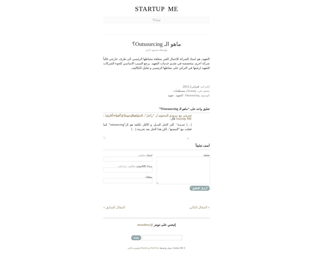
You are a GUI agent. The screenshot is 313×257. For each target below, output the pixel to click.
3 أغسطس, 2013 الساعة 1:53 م (122, 115)
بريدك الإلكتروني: (135, 166)
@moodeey (145, 224)
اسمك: (145, 155)
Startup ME (156, 8)
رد (188, 138)
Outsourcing (192, 95)
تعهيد (171, 95)
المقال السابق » (114, 207)
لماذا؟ (156, 20)
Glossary (192, 90)
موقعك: (148, 177)
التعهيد (179, 95)
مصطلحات (179, 90)
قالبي (130, 248)
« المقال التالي (200, 207)
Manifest (144, 248)
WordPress (154, 248)
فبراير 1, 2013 (191, 86)
